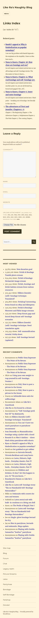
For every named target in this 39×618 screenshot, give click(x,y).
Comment (7, 150)
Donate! (6, 605)
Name (5, 181)
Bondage (7, 590)
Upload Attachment (17, 216)
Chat (5, 564)
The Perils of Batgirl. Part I (24, 505)
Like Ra (8, 408)
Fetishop (6, 600)
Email (5, 192)
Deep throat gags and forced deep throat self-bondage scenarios (20, 317)
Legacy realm (8, 569)
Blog (5, 553)
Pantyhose (7, 584)
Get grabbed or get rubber (23, 449)
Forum (6, 558)
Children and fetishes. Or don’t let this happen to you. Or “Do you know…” (20, 473)
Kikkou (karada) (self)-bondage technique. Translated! (18, 296)
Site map (7, 548)
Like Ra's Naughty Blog (17, 7)
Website (6, 202)
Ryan (7, 443)
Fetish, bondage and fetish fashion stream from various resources (20, 287)
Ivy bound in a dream (23, 408)
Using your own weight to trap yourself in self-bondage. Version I (19, 378)
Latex (5, 579)
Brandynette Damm (13, 479)
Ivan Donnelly (11, 432)
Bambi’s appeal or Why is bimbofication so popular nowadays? (16, 47)
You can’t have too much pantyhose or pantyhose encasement (19, 426)
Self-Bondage (8, 595)
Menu (6, 13)
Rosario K (9, 437)
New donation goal (24, 269)
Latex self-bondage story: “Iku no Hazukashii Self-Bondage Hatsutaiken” (20, 488)
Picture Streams (9, 574)
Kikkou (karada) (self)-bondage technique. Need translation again (18, 325)
